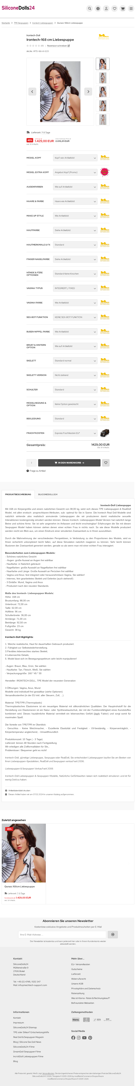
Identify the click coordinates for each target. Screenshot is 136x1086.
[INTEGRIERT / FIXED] (104, 292)
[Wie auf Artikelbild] (104, 190)
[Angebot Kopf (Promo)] (104, 176)
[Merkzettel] (114, 8)
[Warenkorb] (122, 8)
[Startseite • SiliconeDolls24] (18, 11)
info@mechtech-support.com (32, 985)
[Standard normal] (104, 364)
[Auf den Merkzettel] (105, 462)
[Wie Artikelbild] (104, 219)
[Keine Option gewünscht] (104, 408)
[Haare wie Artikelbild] (104, 205)
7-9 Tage (45, 132)
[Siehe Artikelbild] (104, 234)
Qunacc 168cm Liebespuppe (19, 886)
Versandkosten (48, 1073)
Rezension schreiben (57, 45)
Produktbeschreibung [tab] (18, 494)
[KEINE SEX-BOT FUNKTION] (104, 321)
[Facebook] (73, 1038)
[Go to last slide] (32, 92)
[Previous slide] (7, 864)
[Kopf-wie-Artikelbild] (104, 161)
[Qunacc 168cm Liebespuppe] (24, 853)
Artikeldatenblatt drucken (19, 790)
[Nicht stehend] (104, 379)
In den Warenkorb (69, 462)
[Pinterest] (90, 1038)
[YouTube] (84, 1038)
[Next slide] (88, 92)
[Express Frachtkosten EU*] (104, 436)
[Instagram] (78, 1038)
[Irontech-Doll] (103, 35)
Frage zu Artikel (38, 470)
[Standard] (104, 248)
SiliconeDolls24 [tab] (47, 494)
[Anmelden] (106, 8)
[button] (102, 64)
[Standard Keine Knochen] (104, 277)
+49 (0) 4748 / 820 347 (28, 981)
